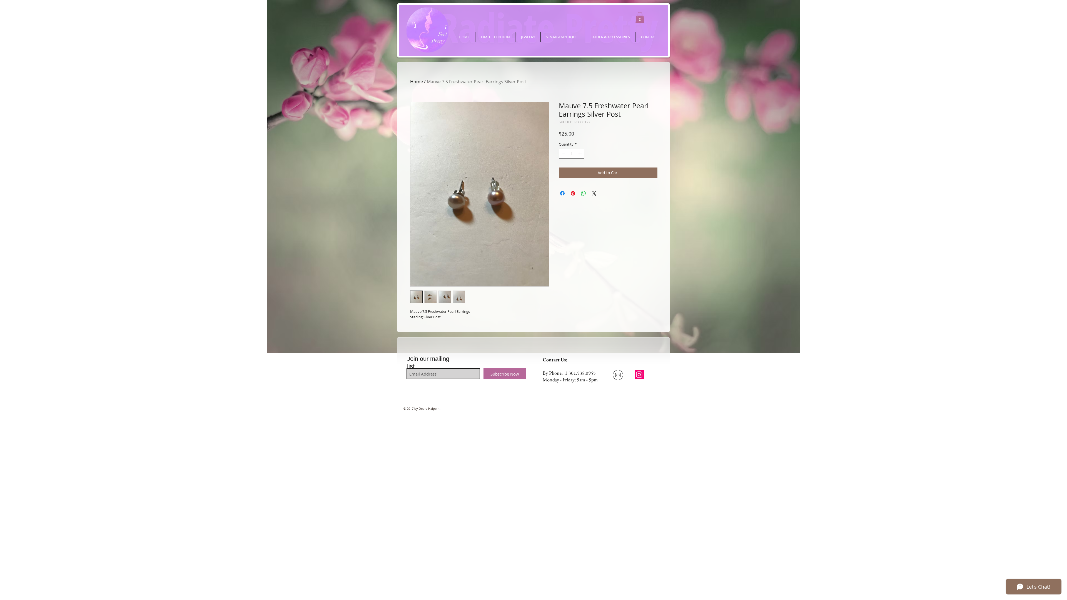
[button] (640, 17)
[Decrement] (563, 154)
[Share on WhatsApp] (583, 193)
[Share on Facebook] (562, 193)
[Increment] (580, 154)
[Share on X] (594, 193)
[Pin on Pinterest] (573, 193)
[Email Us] (618, 375)
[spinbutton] (571, 154)
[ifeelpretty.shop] (639, 374)
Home (416, 82)
